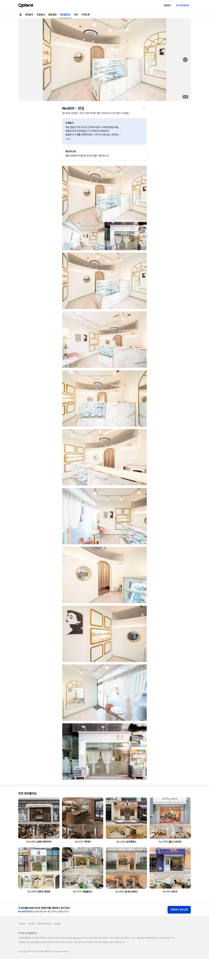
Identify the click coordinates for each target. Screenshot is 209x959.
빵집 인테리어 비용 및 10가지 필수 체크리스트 (87, 153)
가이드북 (85, 14)
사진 (76, 14)
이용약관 (31, 923)
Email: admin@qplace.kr (72, 938)
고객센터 (21, 923)
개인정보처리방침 (44, 923)
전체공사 (29, 14)
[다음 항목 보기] (185, 59)
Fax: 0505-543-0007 (120, 938)
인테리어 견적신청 (179, 909)
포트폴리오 (65, 14)
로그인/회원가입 (182, 5)
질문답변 (52, 14)
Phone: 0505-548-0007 (96, 938)
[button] (144, 108)
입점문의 (167, 5)
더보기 (68, 139)
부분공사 (41, 14)
